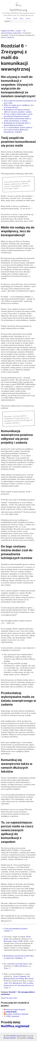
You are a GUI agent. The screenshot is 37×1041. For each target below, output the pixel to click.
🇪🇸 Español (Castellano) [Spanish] (16, 1014)
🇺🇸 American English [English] (14, 1009)
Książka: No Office (7, 31)
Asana (14, 941)
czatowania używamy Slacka (17, 963)
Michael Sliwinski (10, 1038)
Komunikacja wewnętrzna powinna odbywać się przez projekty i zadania (17, 110)
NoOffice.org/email (15, 1026)
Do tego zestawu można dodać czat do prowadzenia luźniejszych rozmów (18, 115)
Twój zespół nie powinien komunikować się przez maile (20, 101)
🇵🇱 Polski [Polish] (10, 1012)
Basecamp (7, 941)
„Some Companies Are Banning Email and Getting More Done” (19, 977)
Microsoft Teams (21, 966)
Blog (21, 18)
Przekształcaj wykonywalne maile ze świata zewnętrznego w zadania (17, 119)
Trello (20, 941)
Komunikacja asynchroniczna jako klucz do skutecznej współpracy (19, 956)
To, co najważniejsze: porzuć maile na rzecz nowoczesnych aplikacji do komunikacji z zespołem (18, 129)
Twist (6, 968)
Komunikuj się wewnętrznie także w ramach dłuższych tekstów (17, 124)
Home (9, 18)
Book (15, 18)
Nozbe (30, 1038)
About (28, 18)
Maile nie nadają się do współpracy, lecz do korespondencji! (19, 106)
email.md (10, 37)
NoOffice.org (18, 10)
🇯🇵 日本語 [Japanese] (11, 1016)
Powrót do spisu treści (9, 998)
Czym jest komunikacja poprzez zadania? (16, 929)
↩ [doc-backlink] (12, 931)
